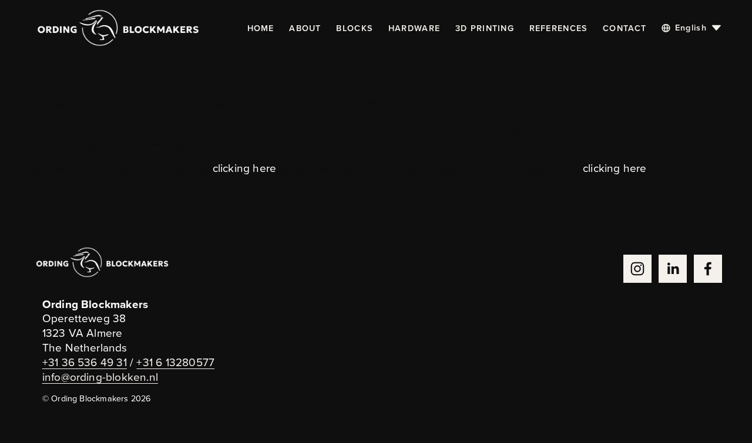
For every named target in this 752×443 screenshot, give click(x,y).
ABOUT (305, 27)
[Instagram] (637, 269)
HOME (260, 27)
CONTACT (624, 27)
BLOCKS (354, 27)
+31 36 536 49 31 (84, 362)
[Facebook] (708, 269)
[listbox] (692, 28)
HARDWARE (414, 27)
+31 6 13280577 (175, 362)
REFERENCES (558, 27)
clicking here (244, 167)
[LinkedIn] (673, 269)
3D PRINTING (484, 27)
